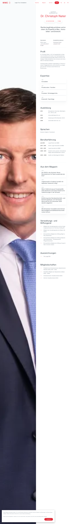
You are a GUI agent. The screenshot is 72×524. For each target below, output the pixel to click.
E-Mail (41, 45)
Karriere (50, 2)
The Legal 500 (47, 256)
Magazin (44, 2)
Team (57, 2)
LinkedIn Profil (56, 43)
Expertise (37, 2)
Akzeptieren (49, 519)
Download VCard (57, 42)
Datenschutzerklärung (26, 513)
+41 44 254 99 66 (50, 21)
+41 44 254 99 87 (44, 43)
